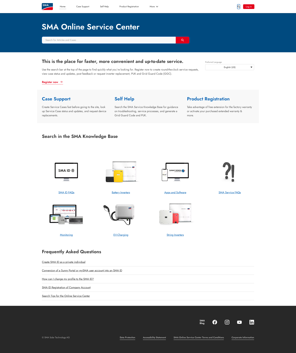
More (152, 6)
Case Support (82, 6)
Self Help (104, 6)
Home (63, 6)
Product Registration (129, 6)
